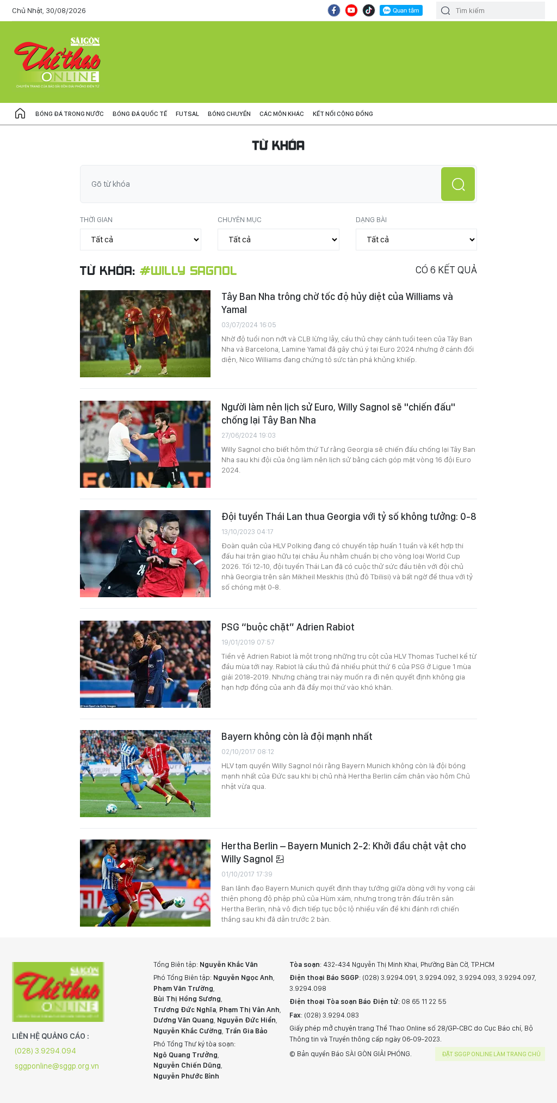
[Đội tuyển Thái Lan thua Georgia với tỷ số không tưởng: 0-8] (145, 553)
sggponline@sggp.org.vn (57, 1066)
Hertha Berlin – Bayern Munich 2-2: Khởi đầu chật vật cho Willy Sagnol (343, 852)
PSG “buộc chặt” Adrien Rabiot (288, 627)
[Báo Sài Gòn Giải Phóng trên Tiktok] (368, 10)
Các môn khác (281, 114)
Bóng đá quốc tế (140, 114)
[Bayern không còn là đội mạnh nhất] (145, 773)
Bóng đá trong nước (69, 114)
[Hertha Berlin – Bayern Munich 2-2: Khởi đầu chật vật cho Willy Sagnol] (145, 883)
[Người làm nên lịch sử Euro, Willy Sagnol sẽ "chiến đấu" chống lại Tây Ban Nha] (145, 444)
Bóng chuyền (229, 114)
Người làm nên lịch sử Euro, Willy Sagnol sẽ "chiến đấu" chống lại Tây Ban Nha (338, 413)
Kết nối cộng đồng (343, 114)
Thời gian (96, 219)
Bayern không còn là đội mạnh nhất (297, 736)
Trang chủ (20, 114)
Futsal (187, 114)
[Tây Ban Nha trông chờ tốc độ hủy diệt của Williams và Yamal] (145, 333)
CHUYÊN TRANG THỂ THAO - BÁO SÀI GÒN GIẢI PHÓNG (58, 62)
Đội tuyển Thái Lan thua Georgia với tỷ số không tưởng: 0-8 (348, 516)
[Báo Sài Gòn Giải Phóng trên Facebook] (334, 10)
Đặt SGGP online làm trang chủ (491, 1054)
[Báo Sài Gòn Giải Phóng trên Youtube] (351, 10)
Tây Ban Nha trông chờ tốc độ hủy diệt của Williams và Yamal (337, 303)
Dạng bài (371, 219)
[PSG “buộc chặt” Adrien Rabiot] (145, 664)
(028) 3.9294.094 (45, 1051)
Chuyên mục (240, 219)
